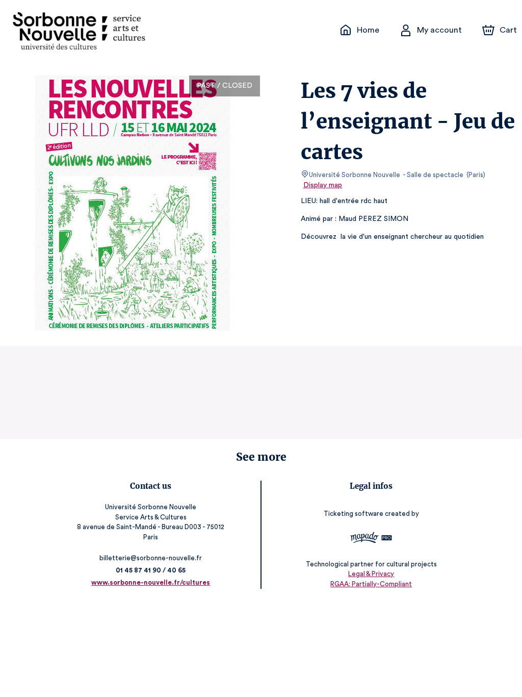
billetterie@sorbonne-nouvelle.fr (150, 558)
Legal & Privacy (371, 573)
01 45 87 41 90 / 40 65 (151, 570)
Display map (322, 185)
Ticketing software (353, 513)
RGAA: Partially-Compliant (371, 584)
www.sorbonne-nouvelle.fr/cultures (150, 582)
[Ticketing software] (371, 539)
